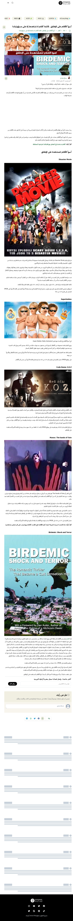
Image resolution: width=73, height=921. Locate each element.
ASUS (39, 18)
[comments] (49, 718)
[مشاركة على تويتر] (34, 718)
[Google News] (34, 911)
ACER (28, 18)
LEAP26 (51, 18)
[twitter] (39, 906)
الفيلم (67, 639)
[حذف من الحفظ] (6, 78)
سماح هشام (63, 78)
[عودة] (4, 27)
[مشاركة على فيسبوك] (38, 718)
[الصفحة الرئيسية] (64, 3)
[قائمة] (8, 3)
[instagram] (29, 906)
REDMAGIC (4, 18)
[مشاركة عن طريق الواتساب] (30, 718)
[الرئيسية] (70, 30)
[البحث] (12, 3)
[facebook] (44, 906)
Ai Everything (64, 18)
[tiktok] (44, 911)
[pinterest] (39, 911)
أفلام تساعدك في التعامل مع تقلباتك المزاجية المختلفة (49, 144)
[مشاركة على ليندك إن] (27, 718)
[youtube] (34, 906)
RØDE (16, 18)
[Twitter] (29, 911)
